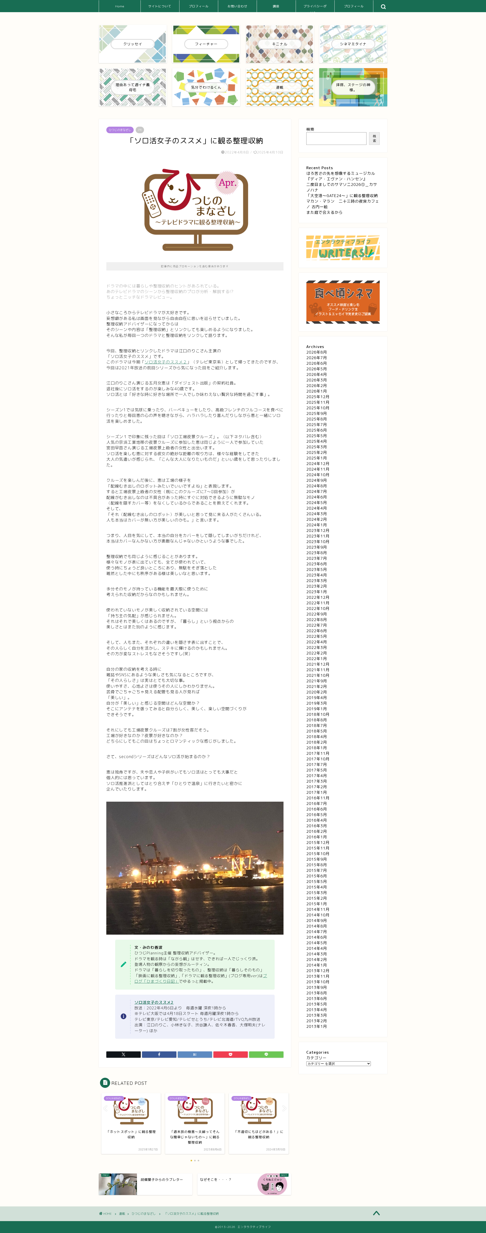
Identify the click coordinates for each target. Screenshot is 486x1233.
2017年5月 (316, 770)
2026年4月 (316, 374)
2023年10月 (318, 541)
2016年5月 (316, 814)
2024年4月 (316, 508)
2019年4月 (316, 697)
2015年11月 (318, 848)
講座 (276, 6)
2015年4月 (316, 887)
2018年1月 (316, 747)
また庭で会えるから (324, 212)
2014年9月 (316, 920)
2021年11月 (318, 669)
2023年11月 (318, 536)
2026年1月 (316, 391)
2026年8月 (316, 352)
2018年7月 (316, 725)
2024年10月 (318, 474)
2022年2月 (316, 653)
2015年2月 (316, 898)
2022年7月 (316, 625)
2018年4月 (316, 736)
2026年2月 (316, 385)
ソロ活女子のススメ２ (166, 362)
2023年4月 (316, 575)
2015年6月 (316, 876)
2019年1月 (316, 708)
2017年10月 (318, 759)
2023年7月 (316, 558)
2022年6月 (316, 630)
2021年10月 (318, 675)
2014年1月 (316, 965)
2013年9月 (316, 987)
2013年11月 (318, 976)
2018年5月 (316, 731)
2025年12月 (318, 396)
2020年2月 (316, 692)
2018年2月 (316, 742)
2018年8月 (316, 720)
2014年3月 (316, 954)
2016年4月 (316, 820)
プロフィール (199, 6)
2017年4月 (316, 775)
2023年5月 (316, 569)
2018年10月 (318, 714)
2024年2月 (316, 519)
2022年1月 (316, 658)
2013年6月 (316, 998)
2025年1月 (316, 458)
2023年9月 (316, 547)
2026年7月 (316, 357)
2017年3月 (316, 781)
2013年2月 (316, 1021)
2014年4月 (316, 948)
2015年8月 (316, 865)
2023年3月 (316, 580)
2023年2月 (316, 586)
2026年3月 (316, 380)
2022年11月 (318, 603)
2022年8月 (316, 619)
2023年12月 (318, 530)
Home (119, 6)
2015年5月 (316, 881)
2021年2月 (316, 686)
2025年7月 (316, 424)
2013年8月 (316, 993)
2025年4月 (316, 441)
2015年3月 (316, 892)
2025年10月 (318, 408)
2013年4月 (316, 1009)
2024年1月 (316, 525)
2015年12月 (318, 842)
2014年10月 (318, 915)
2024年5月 (316, 502)
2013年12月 (318, 970)
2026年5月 (316, 369)
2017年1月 (316, 792)
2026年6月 (316, 363)
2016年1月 (316, 837)
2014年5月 (316, 943)
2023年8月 (316, 552)
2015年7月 (316, 870)
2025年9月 (316, 413)
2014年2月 (316, 959)
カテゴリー (316, 1058)
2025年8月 (316, 419)
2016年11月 (318, 798)
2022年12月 (318, 597)
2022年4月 (316, 642)
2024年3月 (316, 513)
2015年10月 (318, 853)
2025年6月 (316, 430)
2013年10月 (318, 982)
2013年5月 (316, 1004)
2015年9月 (316, 859)
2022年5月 (316, 636)
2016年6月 (316, 809)
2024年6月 (316, 497)
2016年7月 (316, 803)
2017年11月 (318, 753)
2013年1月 (316, 1026)
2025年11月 (318, 402)
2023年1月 (316, 591)
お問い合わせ (237, 6)
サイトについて (159, 6)
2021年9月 (316, 681)
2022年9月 (316, 614)
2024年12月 (318, 463)
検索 (310, 129)
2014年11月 (318, 909)
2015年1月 (316, 904)
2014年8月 (316, 926)
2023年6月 (316, 564)
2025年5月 (316, 435)
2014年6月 (316, 937)
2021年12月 (318, 664)
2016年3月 (316, 826)
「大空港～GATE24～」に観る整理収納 (342, 195)
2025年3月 (316, 447)
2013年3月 (316, 1015)
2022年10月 (318, 608)
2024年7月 (316, 491)
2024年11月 (318, 469)
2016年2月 (316, 831)
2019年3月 (316, 703)
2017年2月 (316, 786)
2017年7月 (316, 764)
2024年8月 (316, 486)
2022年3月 (316, 647)
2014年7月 (316, 931)
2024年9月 (316, 480)
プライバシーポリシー (315, 8)
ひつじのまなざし (120, 130)
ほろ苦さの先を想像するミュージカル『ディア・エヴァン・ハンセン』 (340, 176)
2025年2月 (316, 452)
